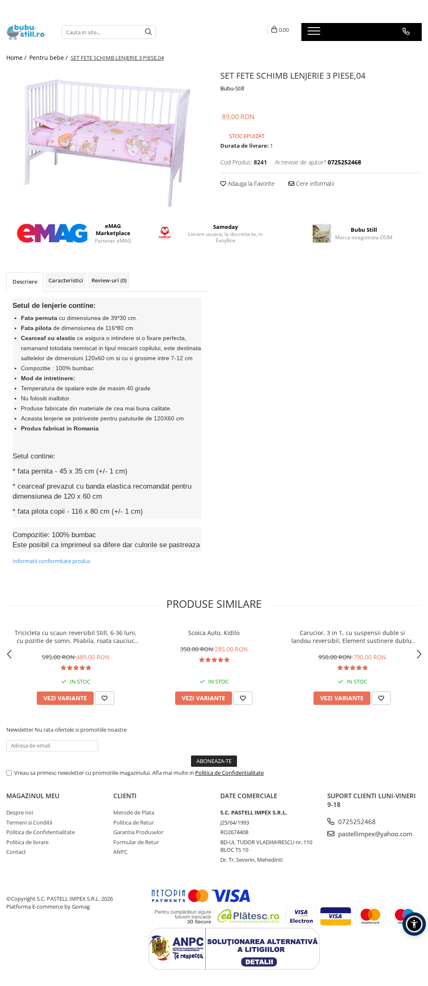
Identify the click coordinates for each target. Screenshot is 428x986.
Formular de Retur (136, 842)
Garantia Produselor (138, 832)
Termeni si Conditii (29, 822)
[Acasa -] (27, 32)
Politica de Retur (133, 822)
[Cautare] (148, 32)
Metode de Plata (133, 812)
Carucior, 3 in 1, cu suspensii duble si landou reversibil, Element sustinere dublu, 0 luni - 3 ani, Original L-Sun (352, 637)
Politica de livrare (27, 842)
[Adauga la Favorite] (104, 698)
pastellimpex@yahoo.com (374, 834)
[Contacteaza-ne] (406, 31)
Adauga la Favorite (250, 183)
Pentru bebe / (49, 57)
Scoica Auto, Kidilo (213, 633)
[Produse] (315, 33)
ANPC (120, 851)
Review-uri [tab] (109, 280)
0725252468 (356, 821)
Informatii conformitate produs (51, 561)
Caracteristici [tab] (65, 280)
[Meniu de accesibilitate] (414, 924)
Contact (16, 851)
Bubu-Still (232, 88)
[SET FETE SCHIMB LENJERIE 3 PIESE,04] (107, 139)
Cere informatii (314, 183)
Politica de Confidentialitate (229, 772)
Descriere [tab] (25, 281)
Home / (17, 57)
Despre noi (19, 812)
